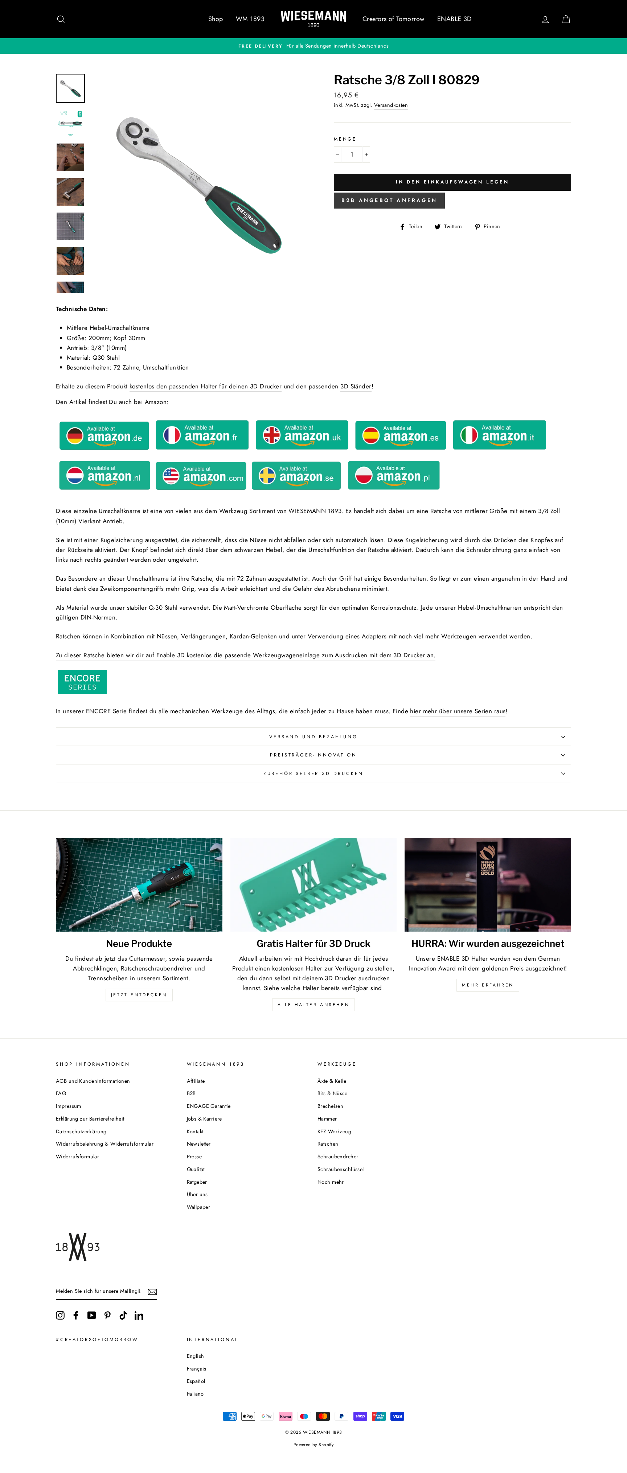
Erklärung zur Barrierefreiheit (90, 1118)
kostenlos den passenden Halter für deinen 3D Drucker (206, 386)
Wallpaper (198, 1207)
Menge (345, 139)
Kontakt (195, 1131)
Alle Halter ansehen (313, 1004)
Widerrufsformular (77, 1156)
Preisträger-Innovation (313, 754)
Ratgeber (197, 1182)
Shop (215, 19)
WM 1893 (250, 19)
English (195, 1356)
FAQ (61, 1093)
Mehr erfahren (488, 985)
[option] (313, 46)
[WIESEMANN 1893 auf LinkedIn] (139, 1315)
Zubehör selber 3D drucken (313, 773)
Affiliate (196, 1081)
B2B (191, 1093)
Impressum (68, 1106)
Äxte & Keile (331, 1081)
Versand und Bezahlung (313, 736)
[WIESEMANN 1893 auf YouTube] (91, 1315)
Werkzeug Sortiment (247, 511)
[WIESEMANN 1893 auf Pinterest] (107, 1315)
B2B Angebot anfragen (389, 200)
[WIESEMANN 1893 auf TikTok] (123, 1315)
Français (196, 1368)
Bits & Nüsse (332, 1093)
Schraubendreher (337, 1156)
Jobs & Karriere (204, 1118)
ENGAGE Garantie (209, 1106)
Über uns (197, 1194)
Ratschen (327, 1143)
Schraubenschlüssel (340, 1169)
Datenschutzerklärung (81, 1131)
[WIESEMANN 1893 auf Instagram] (60, 1315)
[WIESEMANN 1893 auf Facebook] (75, 1315)
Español (196, 1381)
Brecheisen (330, 1106)
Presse (194, 1156)
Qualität (196, 1169)
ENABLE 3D (454, 19)
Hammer (327, 1118)
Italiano (195, 1393)
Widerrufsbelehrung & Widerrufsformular (104, 1143)
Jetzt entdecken (139, 995)
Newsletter (199, 1143)
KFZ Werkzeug (334, 1131)
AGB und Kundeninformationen (93, 1081)
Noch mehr (330, 1182)
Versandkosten (391, 105)
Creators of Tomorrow (393, 19)
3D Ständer (355, 386)
